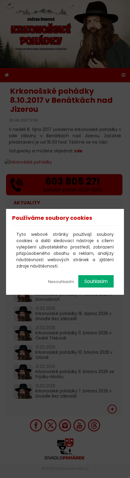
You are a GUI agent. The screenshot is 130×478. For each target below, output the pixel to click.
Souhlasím (96, 281)
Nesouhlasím (61, 281)
